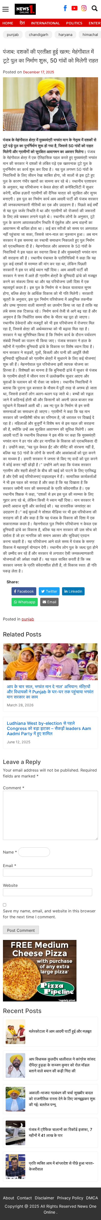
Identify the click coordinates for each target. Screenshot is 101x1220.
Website (10, 885)
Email (9, 865)
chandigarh (38, 34)
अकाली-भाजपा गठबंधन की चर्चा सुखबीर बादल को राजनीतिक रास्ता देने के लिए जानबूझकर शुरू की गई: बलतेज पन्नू (62, 1098)
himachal (90, 34)
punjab (13, 34)
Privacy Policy (70, 1197)
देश (22, 23)
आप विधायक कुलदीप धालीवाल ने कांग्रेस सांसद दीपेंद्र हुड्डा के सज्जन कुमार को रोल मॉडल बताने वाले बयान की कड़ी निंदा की (62, 1065)
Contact (24, 1197)
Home (7, 23)
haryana (65, 34)
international (45, 23)
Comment (13, 787)
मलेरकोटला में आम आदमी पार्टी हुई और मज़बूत (60, 1031)
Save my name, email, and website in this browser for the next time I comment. (49, 913)
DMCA (92, 1197)
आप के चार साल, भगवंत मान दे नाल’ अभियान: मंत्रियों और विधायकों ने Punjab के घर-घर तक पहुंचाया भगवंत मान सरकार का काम (50, 691)
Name (10, 852)
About (8, 1197)
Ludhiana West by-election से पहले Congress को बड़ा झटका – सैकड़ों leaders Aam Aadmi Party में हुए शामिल (49, 728)
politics (74, 23)
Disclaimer (44, 1197)
